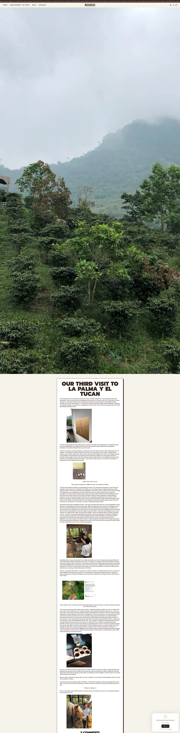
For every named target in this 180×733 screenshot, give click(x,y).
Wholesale (42, 5)
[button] (173, 5)
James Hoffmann (15, 5)
